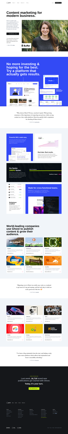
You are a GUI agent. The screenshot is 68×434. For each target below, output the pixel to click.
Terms (48, 427)
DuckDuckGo (37, 122)
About (13, 402)
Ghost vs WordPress (44, 413)
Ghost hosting (20, 413)
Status (55, 413)
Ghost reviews (31, 413)
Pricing (27, 2)
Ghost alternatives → (44, 417)
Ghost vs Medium (43, 414)
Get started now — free (13, 33)
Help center (54, 410)
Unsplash (37, 292)
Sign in (53, 2)
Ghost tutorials (32, 410)
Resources (23, 402)
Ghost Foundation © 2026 (58, 427)
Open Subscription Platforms (33, 414)
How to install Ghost (20, 410)
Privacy (51, 427)
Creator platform (8, 410)
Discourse (37, 360)
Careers (19, 402)
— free (58, 2)
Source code (20, 417)
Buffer (14, 45)
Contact (53, 427)
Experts (7, 414)
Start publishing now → (34, 388)
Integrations (8, 413)
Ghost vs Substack (43, 410)
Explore (18, 2)
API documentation (20, 414)
